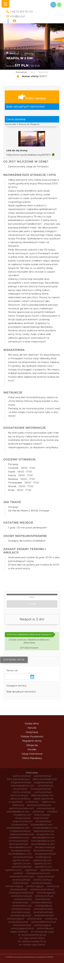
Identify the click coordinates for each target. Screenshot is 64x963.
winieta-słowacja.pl (41, 883)
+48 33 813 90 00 (21, 11)
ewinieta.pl (38, 811)
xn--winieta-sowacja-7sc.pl (32, 941)
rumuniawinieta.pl (18, 840)
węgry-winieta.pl (19, 931)
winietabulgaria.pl (46, 892)
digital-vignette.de (43, 798)
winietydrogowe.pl (18, 922)
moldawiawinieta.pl (20, 831)
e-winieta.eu (32, 801)
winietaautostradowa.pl (21, 892)
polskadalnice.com (19, 837)
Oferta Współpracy (32, 758)
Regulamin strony (32, 740)
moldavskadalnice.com (45, 827)
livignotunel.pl (41, 818)
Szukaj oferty (32, 723)
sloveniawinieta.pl (18, 844)
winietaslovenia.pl (43, 909)
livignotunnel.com (22, 821)
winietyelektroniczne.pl (43, 922)
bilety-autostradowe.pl (45, 779)
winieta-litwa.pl (20, 883)
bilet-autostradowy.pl (18, 779)
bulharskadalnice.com (22, 785)
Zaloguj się (32, 745)
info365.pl (52, 811)
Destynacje (32, 732)
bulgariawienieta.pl (21, 782)
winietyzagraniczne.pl (22, 928)
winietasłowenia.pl (44, 915)
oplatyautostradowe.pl (22, 834)
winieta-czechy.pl (42, 879)
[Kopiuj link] (53, 154)
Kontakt (32, 749)
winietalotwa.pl (20, 902)
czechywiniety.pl (19, 795)
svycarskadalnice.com (20, 853)
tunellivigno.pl (43, 857)
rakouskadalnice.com (43, 837)
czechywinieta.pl (43, 792)
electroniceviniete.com (21, 808)
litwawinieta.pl (22, 818)
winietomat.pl (34, 918)
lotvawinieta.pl (43, 821)
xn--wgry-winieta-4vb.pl (32, 938)
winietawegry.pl (15, 918)
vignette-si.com (13, 870)
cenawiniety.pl (45, 785)
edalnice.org (48, 801)
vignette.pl (31, 870)
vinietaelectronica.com (38, 873)
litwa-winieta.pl (42, 814)
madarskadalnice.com (18, 827)
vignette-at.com (21, 860)
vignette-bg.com (42, 860)
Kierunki (32, 727)
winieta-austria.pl (21, 879)
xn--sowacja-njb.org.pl (42, 931)
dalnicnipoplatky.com (42, 795)
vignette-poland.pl (21, 866)
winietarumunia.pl (21, 909)
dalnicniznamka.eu (20, 798)
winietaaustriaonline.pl (42, 889)
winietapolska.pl (43, 905)
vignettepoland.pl (49, 870)
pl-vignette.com (45, 834)
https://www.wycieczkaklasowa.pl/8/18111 (28, 154)
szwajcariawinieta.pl (45, 853)
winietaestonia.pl (23, 899)
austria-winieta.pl (22, 776)
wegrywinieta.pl (45, 876)
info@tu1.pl (17, 16)
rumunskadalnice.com (43, 840)
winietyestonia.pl (22, 925)
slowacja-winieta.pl (45, 847)
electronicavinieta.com (39, 805)
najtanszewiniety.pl (44, 831)
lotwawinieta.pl (19, 824)
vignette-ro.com (43, 866)
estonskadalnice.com (18, 811)
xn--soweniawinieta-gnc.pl (32, 934)
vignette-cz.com (22, 863)
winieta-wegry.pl (14, 886)
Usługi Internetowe (32, 753)
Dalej (31, 604)
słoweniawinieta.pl (23, 857)
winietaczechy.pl (44, 896)
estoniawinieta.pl (46, 808)
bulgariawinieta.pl (43, 782)
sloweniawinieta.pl (43, 850)
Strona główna (21, 72)
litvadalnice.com (22, 814)
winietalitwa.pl (42, 899)
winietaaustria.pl (18, 889)
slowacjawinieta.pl (20, 850)
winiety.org (51, 918)
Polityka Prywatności (32, 736)
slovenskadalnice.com (43, 844)
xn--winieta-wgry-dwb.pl (32, 944)
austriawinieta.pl (42, 776)
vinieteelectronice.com (21, 876)
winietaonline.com (22, 905)
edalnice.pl (18, 805)
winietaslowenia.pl (43, 912)
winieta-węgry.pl (35, 886)
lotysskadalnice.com (41, 824)
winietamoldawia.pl (41, 902)
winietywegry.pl (42, 925)
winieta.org (53, 886)
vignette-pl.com (42, 863)
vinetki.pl (18, 873)
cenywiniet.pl (20, 788)
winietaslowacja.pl (20, 912)
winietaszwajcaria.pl (20, 915)
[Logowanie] (14, 21)
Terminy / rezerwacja (35, 98)
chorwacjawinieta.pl (40, 788)
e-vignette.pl (16, 801)
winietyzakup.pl (45, 928)
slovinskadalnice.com (20, 847)
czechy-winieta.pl (21, 792)
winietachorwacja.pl (21, 896)
